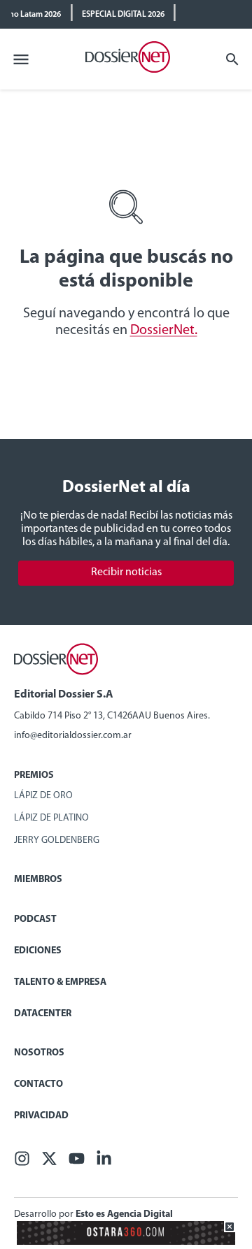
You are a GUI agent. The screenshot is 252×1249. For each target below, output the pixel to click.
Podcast (35, 919)
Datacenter (42, 1014)
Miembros (38, 879)
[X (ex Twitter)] (49, 1162)
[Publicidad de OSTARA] (126, 1242)
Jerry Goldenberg (56, 840)
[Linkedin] (104, 1162)
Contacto (38, 1084)
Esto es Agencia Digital (124, 1214)
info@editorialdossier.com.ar (73, 735)
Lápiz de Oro (43, 795)
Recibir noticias (126, 572)
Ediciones (38, 951)
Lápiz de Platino (51, 818)
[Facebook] (22, 1162)
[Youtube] (77, 1162)
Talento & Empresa (60, 982)
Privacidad (41, 1116)
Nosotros (39, 1053)
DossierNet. (163, 331)
